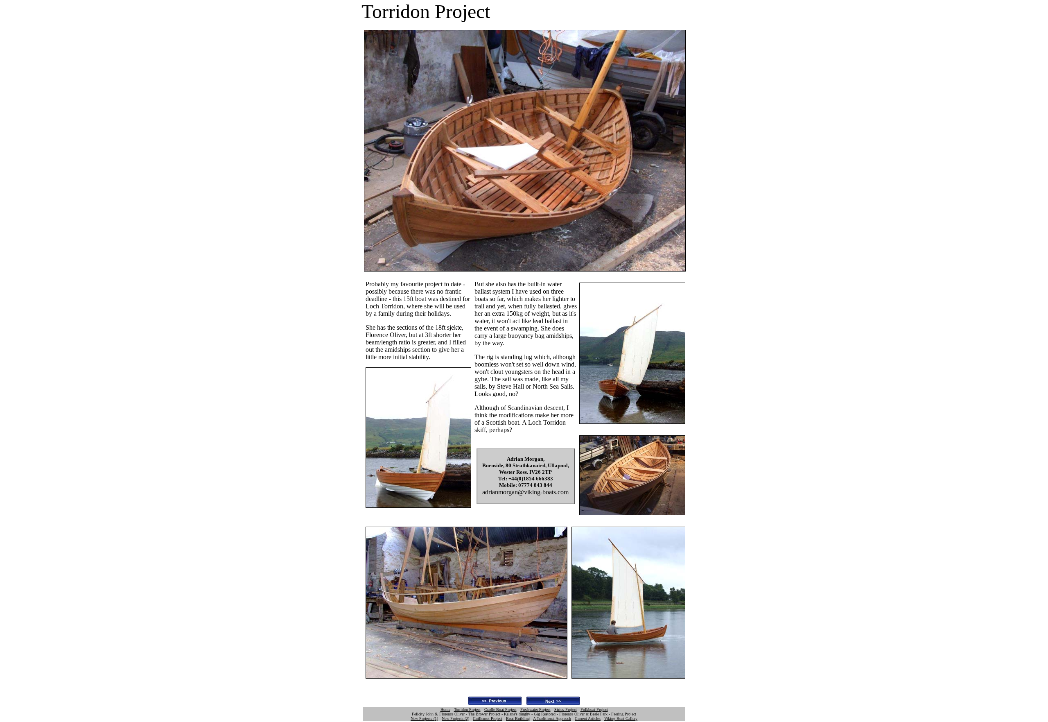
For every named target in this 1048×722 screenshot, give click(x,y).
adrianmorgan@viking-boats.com (525, 492)
